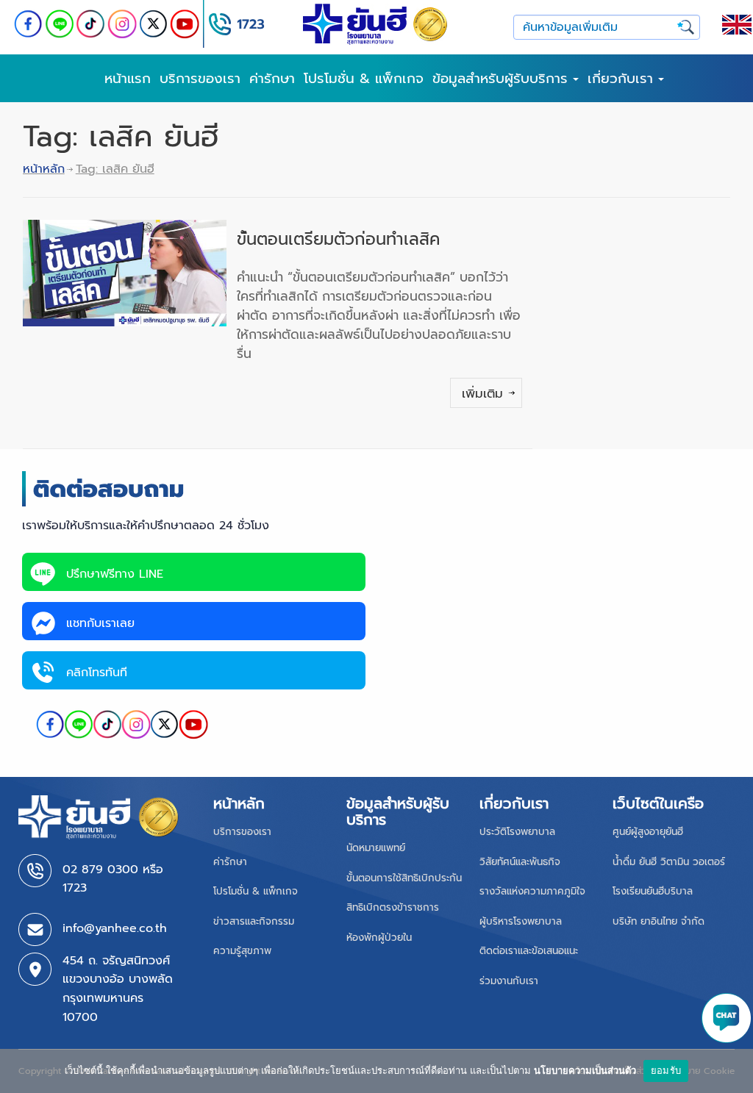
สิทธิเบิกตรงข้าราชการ (392, 907)
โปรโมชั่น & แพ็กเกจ (364, 78)
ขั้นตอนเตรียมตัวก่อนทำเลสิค (338, 239)
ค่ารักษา (272, 78)
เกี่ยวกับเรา (623, 78)
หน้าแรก (127, 78)
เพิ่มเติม (482, 393)
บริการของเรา (200, 78)
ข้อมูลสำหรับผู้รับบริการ (502, 78)
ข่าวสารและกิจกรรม (253, 921)
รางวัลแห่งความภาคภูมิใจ (532, 891)
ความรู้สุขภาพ (242, 950)
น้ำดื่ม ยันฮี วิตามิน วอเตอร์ (669, 862)
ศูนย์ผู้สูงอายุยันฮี (648, 831)
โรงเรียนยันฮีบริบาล (653, 891)
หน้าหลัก (44, 169)
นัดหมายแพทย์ (375, 848)
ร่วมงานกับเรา (508, 981)
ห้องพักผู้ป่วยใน (379, 937)
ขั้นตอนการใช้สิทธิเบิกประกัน (404, 878)
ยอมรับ (666, 1070)
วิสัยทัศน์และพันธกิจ (519, 862)
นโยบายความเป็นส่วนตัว (585, 1070)
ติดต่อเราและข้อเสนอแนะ (528, 950)
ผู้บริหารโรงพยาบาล (520, 921)
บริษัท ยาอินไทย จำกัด (658, 921)
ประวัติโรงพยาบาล (517, 831)
